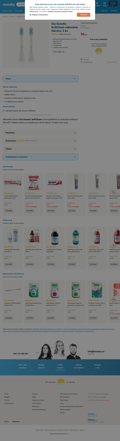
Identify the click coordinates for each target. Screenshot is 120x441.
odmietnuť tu (34, 11)
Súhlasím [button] (83, 15)
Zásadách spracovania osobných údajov (60, 11)
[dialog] (60, 10)
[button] (39, 15)
